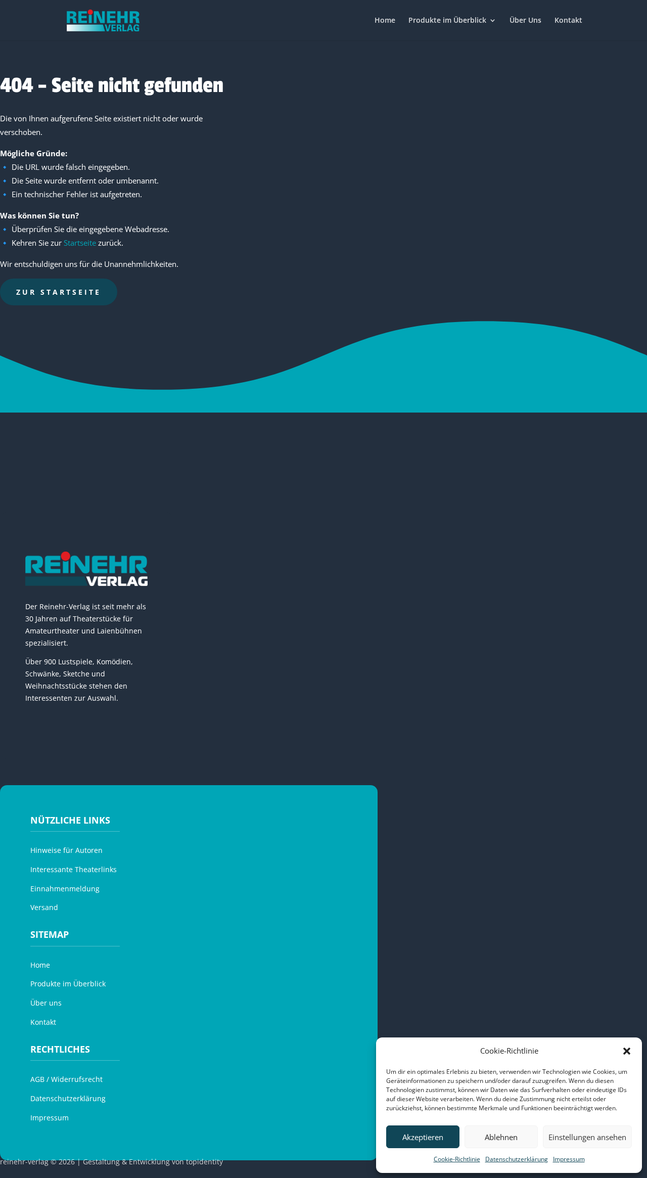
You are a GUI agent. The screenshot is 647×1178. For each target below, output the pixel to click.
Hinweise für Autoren (66, 850)
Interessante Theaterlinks (73, 869)
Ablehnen (501, 1137)
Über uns (46, 1003)
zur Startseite (58, 292)
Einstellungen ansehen (587, 1137)
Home (385, 21)
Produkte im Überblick (447, 21)
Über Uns (525, 21)
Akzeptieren (422, 1137)
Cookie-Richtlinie (457, 1159)
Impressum (569, 1159)
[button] (627, 1051)
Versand (44, 907)
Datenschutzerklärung (516, 1159)
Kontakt (568, 21)
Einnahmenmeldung (65, 888)
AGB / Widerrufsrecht (66, 1079)
